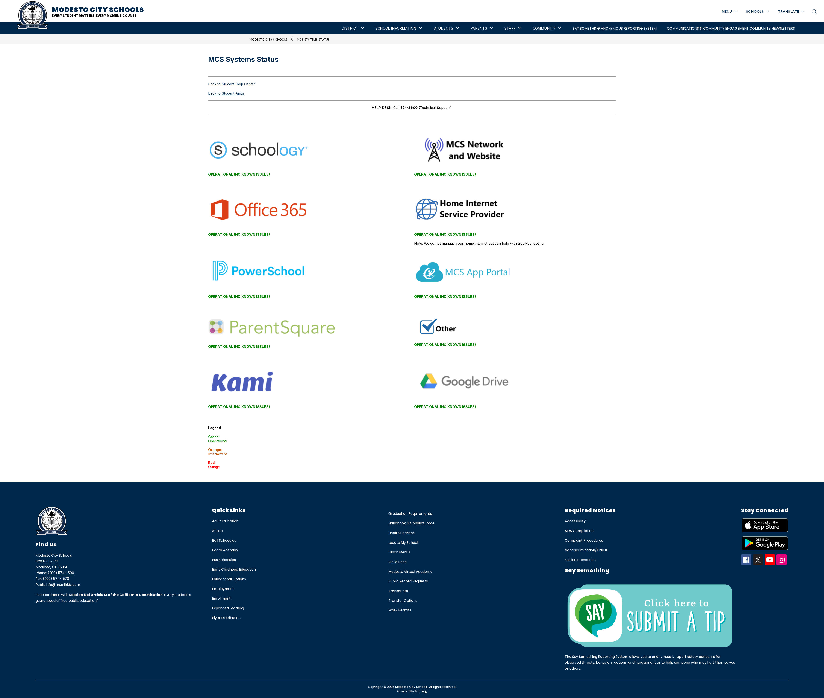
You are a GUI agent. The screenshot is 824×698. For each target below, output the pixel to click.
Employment (223, 588)
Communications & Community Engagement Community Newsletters (731, 28)
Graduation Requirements (410, 513)
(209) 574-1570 (56, 578)
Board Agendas (225, 550)
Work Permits (399, 610)
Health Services (401, 532)
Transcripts (398, 590)
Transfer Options (402, 600)
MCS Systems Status (313, 39)
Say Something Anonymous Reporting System (615, 28)
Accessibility (575, 521)
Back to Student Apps (226, 93)
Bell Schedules (224, 540)
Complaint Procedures (584, 540)
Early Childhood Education (234, 569)
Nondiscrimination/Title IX (586, 550)
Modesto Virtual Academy (410, 571)
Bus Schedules (224, 559)
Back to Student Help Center (231, 84)
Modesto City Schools (268, 39)
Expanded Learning (228, 608)
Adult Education (225, 521)
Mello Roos (397, 561)
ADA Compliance (579, 530)
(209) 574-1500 (61, 572)
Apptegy (421, 691)
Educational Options (229, 579)
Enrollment (221, 598)
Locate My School (403, 542)
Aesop (217, 530)
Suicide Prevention (580, 559)
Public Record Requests (408, 581)
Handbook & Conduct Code (411, 523)
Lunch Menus (399, 552)
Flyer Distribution (226, 617)
